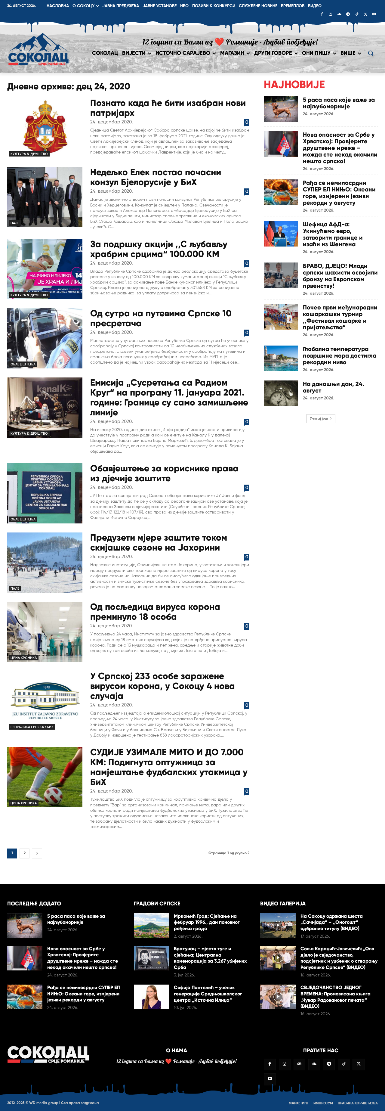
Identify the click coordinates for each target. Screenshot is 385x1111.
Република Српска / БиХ (32, 727)
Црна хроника (24, 657)
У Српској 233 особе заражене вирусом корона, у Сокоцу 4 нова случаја (162, 685)
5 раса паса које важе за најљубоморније (339, 103)
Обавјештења (23, 364)
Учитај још (319, 419)
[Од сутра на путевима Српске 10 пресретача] (44, 338)
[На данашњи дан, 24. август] (281, 393)
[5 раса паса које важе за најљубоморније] (281, 109)
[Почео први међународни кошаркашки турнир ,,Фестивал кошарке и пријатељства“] (281, 317)
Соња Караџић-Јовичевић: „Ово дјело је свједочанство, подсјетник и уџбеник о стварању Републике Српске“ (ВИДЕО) (338, 958)
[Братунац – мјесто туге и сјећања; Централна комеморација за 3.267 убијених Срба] (151, 958)
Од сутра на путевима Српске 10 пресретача (161, 318)
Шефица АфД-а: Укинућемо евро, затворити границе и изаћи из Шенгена (333, 234)
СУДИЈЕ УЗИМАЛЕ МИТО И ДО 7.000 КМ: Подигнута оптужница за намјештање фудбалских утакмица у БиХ (169, 766)
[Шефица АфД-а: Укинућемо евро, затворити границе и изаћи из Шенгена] (281, 234)
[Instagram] (330, 14)
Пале (15, 223)
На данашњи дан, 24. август (333, 387)
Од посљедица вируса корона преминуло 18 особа (155, 611)
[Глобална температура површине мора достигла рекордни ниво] (281, 358)
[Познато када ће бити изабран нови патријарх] (44, 128)
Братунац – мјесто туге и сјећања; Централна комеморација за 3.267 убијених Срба (210, 958)
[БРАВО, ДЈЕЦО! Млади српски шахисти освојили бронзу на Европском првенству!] (281, 275)
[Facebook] (321, 14)
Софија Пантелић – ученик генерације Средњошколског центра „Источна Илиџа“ (208, 994)
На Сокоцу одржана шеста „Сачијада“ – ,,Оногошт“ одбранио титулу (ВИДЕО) (331, 922)
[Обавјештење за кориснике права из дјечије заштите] (44, 493)
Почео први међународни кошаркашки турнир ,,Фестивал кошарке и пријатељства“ (340, 317)
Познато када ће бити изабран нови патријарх (168, 107)
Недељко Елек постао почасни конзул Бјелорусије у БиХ (155, 177)
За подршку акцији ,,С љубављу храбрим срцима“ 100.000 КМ (158, 248)
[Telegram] (348, 14)
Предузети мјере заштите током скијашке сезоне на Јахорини (158, 542)
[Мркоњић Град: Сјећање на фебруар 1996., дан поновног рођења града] (151, 925)
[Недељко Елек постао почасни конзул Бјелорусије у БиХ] (44, 197)
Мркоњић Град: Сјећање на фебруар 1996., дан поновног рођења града (207, 922)
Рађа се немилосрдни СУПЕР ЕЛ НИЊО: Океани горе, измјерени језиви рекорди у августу (339, 192)
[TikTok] (356, 14)
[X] (365, 14)
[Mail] (299, 1064)
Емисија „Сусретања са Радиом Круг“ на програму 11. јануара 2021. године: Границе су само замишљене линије (169, 397)
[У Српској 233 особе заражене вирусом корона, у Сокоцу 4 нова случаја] (44, 701)
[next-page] (37, 853)
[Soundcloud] (339, 14)
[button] (370, 53)
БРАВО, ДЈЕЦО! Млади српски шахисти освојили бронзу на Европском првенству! (340, 275)
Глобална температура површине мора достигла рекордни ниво (339, 355)
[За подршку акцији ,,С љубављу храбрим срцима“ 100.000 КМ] (44, 269)
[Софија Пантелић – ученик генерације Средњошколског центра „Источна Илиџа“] (151, 997)
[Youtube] (374, 14)
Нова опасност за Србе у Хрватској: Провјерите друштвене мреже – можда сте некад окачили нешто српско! (340, 148)
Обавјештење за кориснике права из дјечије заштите (164, 473)
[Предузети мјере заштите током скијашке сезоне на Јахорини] (44, 562)
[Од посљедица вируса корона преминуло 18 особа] (44, 632)
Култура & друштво (29, 153)
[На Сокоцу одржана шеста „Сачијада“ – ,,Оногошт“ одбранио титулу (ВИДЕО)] (277, 925)
